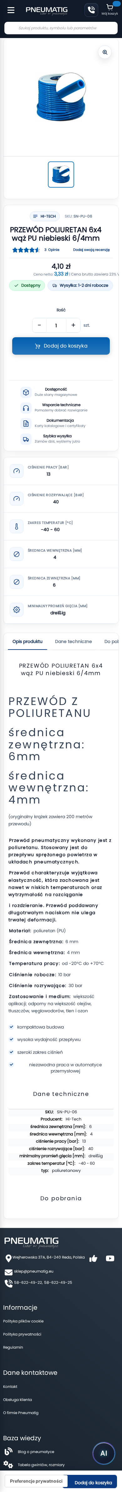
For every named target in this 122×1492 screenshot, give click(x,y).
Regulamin (13, 1347)
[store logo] (47, 10)
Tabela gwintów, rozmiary (41, 1464)
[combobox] (61, 28)
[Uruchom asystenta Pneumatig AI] (103, 1453)
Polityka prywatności (22, 1334)
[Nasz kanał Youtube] (110, 1260)
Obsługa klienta (17, 1399)
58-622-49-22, (28, 1282)
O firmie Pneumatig (20, 1412)
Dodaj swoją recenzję (91, 249)
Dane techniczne (73, 641)
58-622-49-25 (58, 1282)
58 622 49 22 (91, 10)
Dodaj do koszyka (93, 1483)
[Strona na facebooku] (93, 1260)
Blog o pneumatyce (36, 1451)
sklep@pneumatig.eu (33, 1271)
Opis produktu (28, 641)
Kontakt (10, 1386)
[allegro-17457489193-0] (61, 174)
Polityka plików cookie (23, 1321)
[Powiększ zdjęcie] (105, 52)
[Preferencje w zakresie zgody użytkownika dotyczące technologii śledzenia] (36, 1481)
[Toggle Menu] (8, 7)
